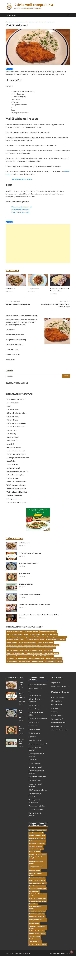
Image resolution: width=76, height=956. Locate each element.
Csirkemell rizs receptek (13, 637)
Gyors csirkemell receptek (15, 451)
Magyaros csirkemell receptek (14, 650)
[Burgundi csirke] (38, 281)
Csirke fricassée (11, 289)
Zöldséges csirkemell (13, 499)
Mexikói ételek (48, 650)
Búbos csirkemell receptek (15, 399)
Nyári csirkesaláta (24, 573)
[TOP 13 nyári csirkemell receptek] (11, 553)
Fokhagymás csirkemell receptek (15, 639)
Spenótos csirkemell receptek (54, 658)
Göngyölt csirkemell (13, 447)
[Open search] (68, 15)
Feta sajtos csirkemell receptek (58, 637)
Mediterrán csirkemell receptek (33, 650)
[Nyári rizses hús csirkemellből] (11, 564)
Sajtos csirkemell (48, 656)
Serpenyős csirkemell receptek (17, 471)
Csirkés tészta (11, 430)
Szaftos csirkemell (12, 478)
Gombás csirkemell (11, 642)
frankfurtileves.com (58, 723)
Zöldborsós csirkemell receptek (53, 661)
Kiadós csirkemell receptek (16, 454)
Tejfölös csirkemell (11, 661)
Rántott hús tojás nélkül (20, 212)
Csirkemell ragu (12, 420)
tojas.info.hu (55, 708)
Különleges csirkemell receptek (15, 22)
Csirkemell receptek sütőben (16, 423)
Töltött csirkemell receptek (16, 488)
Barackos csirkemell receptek (14, 634)
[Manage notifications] (71, 951)
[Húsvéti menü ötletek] (11, 584)
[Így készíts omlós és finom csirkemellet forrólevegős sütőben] (11, 615)
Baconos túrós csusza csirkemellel (30, 594)
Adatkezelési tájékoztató (60, 686)
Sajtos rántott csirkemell (20, 209)
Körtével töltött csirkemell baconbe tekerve (59, 290)
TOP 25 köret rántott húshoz (21, 179)
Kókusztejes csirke (30, 647)
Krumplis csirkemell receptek (50, 645)
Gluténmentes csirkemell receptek (55, 639)
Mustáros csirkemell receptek (34, 653)
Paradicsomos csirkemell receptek (33, 656)
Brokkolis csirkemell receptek (32, 634)
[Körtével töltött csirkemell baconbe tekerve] (60, 281)
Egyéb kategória (12, 440)
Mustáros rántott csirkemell (21, 207)
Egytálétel (10, 444)
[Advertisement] (38, 243)
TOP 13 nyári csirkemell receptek (30, 553)
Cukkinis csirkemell (42, 637)
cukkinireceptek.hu (58, 697)
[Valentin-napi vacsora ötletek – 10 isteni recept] (11, 605)
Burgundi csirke (33, 289)
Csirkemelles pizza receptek (49, 634)
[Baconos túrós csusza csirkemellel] (11, 595)
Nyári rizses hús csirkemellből (28, 563)
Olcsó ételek (10, 461)
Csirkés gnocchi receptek (28, 637)
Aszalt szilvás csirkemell (31, 631)
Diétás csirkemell (12, 437)
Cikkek (8, 406)
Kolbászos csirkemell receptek (32, 645)
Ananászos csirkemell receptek (14, 631)
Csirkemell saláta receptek (15, 427)
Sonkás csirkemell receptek (36, 658)
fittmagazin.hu (56, 701)
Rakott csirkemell (12, 464)
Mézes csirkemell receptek (51, 653)
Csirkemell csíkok (12, 410)
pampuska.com (56, 704)
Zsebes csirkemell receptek (16, 502)
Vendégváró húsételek (14, 495)
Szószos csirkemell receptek (16, 482)
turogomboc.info (57, 719)
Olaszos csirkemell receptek (14, 656)
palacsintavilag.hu (57, 726)
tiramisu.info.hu (57, 715)
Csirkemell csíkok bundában (16, 413)
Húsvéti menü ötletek (26, 584)
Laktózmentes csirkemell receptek (46, 647)
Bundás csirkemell (13, 403)
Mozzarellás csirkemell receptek (15, 653)
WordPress (60, 953)
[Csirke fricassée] (16, 281)
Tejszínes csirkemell (24, 661)
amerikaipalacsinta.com (59, 730)
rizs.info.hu (55, 712)
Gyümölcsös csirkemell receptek (27, 642)
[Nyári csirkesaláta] (11, 574)
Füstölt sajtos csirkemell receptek (35, 639)
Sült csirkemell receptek (15, 475)
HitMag (68, 953)
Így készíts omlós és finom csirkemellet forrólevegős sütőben (39, 615)
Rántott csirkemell (31, 22)
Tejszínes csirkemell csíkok (15, 485)
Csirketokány (11, 434)
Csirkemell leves (12, 416)
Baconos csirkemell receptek (48, 631)
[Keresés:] (38, 376)
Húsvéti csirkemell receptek (45, 642)
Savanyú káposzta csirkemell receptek (16, 658)
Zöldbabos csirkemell (37, 661)
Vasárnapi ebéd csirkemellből (46, 22)
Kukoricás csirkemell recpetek (14, 647)
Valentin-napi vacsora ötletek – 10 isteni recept (34, 604)
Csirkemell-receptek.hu (33, 4)
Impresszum (55, 683)
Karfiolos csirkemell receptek (14, 645)
